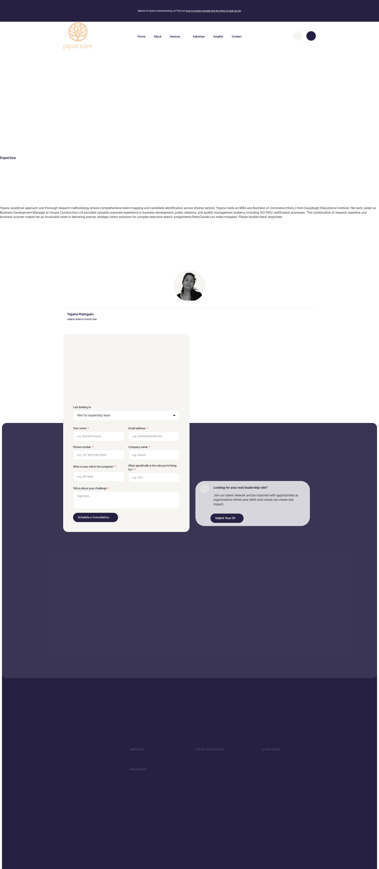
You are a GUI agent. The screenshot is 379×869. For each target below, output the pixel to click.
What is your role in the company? (94, 466)
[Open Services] (183, 36)
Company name (138, 447)
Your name (80, 428)
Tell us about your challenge (90, 488)
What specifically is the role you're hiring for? (152, 467)
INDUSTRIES (138, 769)
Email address (137, 428)
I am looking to (82, 407)
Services (136, 749)
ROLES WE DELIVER (210, 749)
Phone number (82, 447)
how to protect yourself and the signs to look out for (213, 10)
